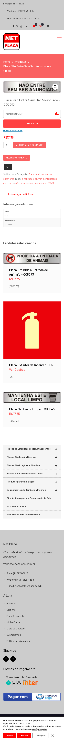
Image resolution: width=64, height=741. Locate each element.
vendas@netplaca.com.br (19, 564)
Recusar (24, 735)
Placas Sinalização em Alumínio (32, 465)
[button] (55, 87)
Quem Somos (14, 634)
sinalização (28, 178)
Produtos (11, 603)
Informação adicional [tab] (21, 194)
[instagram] (13, 659)
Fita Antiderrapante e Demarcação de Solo (29, 498)
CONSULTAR (32, 123)
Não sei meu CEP (12, 130)
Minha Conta (13, 622)
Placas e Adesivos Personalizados (32, 473)
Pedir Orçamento (15, 615)
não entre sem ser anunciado (30, 183)
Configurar (40, 735)
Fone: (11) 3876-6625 (13, 3)
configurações (39, 729)
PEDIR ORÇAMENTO (16, 157)
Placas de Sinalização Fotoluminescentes (32, 448)
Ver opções (32, 325)
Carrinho (11, 609)
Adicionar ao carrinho (29, 144)
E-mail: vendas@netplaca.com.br (23, 18)
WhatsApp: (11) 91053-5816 (20, 11)
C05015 (51, 183)
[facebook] (6, 659)
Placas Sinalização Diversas (32, 457)
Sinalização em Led (17, 506)
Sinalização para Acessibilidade (23, 514)
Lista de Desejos (16, 628)
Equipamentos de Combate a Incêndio (32, 490)
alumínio (39, 178)
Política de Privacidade (19, 640)
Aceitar (9, 735)
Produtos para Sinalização (32, 481)
